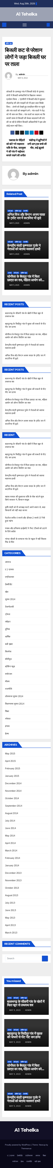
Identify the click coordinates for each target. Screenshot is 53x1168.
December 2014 (13, 783)
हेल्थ (7, 733)
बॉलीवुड (8, 659)
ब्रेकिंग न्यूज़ (9, 43)
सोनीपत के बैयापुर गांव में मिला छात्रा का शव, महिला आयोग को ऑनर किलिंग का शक (24, 280)
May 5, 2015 (15, 1010)
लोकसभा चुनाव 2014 (14, 696)
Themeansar (26, 1148)
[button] (43, 25)
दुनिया (7, 629)
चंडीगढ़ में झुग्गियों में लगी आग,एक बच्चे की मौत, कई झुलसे (37, 144)
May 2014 (10, 835)
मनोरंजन (8, 674)
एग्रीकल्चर (9, 577)
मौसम (7, 681)
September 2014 (13, 806)
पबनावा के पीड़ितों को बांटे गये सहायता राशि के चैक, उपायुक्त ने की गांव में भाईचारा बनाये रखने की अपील (16, 148)
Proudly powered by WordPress (18, 1145)
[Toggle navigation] (24, 24)
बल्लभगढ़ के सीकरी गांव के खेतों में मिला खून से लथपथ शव (25, 1003)
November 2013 (13, 880)
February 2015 (12, 768)
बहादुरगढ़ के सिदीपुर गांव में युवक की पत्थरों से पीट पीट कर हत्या (24, 1035)
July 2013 (10, 903)
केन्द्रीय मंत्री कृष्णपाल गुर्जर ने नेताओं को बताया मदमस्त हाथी (24, 247)
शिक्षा (7, 711)
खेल (6, 592)
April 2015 (10, 761)
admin (22, 74)
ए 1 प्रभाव (9, 569)
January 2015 (12, 776)
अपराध (9, 273)
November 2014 (13, 791)
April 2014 (10, 843)
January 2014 (12, 865)
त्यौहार (7, 621)
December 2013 (13, 873)
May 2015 (10, 753)
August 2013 (11, 895)
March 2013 (11, 932)
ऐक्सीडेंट (8, 584)
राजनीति (25, 211)
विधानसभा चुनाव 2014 (14, 704)
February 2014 (12, 858)
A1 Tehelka (26, 14)
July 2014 (10, 821)
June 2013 (10, 910)
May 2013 (10, 918)
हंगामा (7, 726)
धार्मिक (7, 636)
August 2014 (11, 813)
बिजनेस (8, 651)
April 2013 (10, 925)
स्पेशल (7, 718)
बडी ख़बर (10, 211)
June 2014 (10, 828)
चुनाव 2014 (10, 599)
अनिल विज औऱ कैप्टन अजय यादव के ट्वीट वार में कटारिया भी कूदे (26, 216)
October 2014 (12, 798)
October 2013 (12, 888)
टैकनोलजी (9, 607)
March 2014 (11, 850)
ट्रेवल (7, 614)
